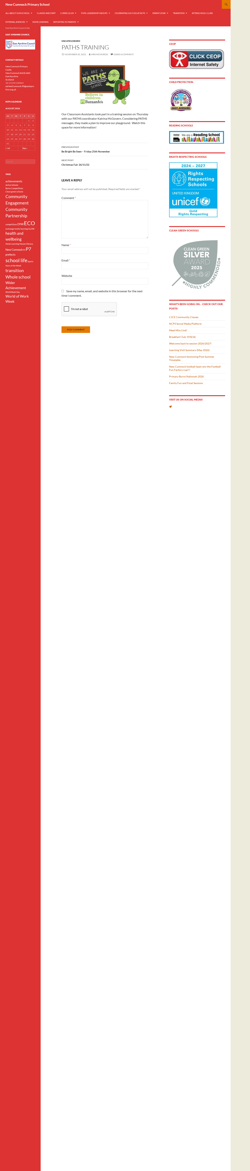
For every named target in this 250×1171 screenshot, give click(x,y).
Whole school (18, 276)
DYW (20, 224)
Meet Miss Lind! (178, 330)
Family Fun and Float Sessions (186, 383)
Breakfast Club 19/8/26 (182, 336)
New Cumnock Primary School (27, 4)
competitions (11, 224)
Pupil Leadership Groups (94, 13)
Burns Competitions (14, 188)
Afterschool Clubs (202, 13)
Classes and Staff (46, 13)
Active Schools (11, 185)
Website (66, 275)
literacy (29, 244)
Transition (178, 13)
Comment (68, 198)
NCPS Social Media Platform (185, 323)
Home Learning (40, 22)
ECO (29, 223)
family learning (21, 229)
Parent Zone (159, 13)
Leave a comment (124, 54)
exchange (9, 229)
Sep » (25, 148)
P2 (24, 250)
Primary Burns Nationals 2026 (186, 376)
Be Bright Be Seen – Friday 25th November (85, 149)
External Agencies (15, 22)
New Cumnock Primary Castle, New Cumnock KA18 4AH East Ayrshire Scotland (17, 73)
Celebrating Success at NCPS (130, 13)
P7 (28, 249)
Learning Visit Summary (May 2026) (189, 350)
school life (16, 260)
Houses (22, 244)
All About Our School (17, 13)
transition (14, 270)
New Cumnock (14, 249)
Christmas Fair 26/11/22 (75, 162)
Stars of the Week (13, 265)
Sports (30, 261)
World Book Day (12, 292)
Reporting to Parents (64, 22)
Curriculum (67, 13)
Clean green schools (14, 191)
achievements (13, 181)
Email (65, 260)
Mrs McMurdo (99, 54)
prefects (10, 254)
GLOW (31, 229)
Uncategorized (70, 41)
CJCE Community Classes (183, 317)
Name (66, 245)
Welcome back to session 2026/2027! (190, 343)
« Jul (8, 148)
